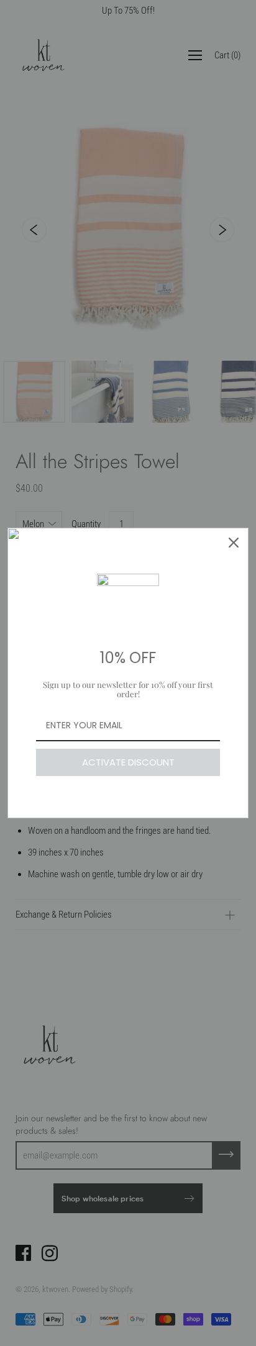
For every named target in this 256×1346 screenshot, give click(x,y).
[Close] (234, 543)
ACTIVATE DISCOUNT (128, 762)
